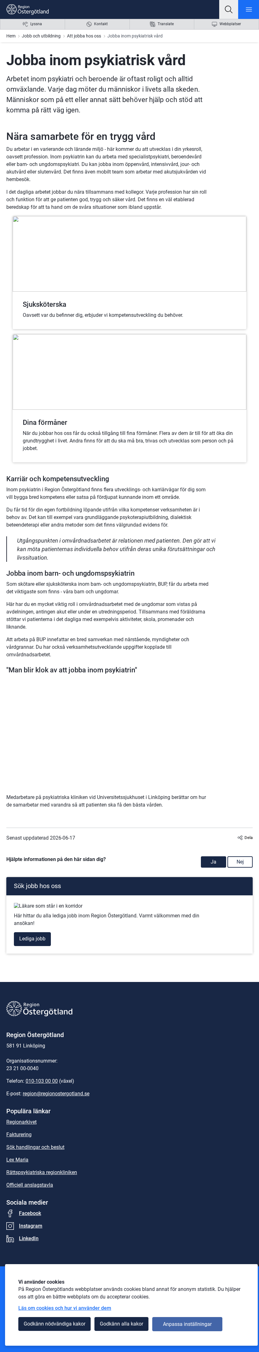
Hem (10, 35)
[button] (228, 9)
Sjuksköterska (44, 304)
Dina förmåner (45, 422)
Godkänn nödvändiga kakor (54, 1324)
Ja (213, 862)
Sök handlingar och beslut (35, 1147)
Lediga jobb (32, 939)
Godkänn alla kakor (121, 1324)
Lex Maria (17, 1160)
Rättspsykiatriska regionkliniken (41, 1172)
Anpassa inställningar (187, 1324)
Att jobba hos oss (84, 35)
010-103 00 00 (42, 1081)
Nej (240, 862)
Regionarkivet (21, 1122)
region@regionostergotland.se (56, 1094)
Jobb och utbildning (41, 35)
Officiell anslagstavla (29, 1185)
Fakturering (19, 1135)
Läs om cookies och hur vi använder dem (64, 1308)
